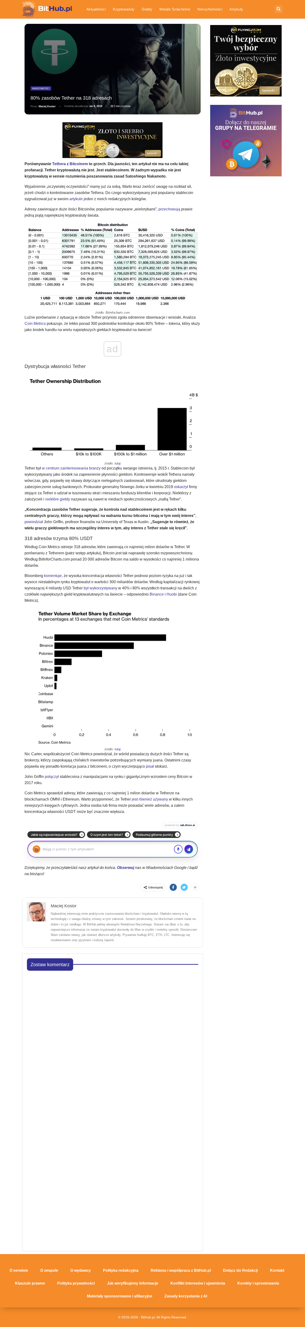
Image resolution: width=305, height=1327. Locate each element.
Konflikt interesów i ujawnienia (197, 1283)
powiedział (34, 522)
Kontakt (277, 1270)
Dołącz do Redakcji (240, 1270)
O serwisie (19, 1270)
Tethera (59, 164)
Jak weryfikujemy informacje (132, 1283)
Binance (157, 594)
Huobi (172, 594)
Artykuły (236, 9)
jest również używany (150, 799)
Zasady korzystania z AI (185, 1296)
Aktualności (96, 9)
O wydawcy (80, 1270)
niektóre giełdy (57, 499)
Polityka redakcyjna (120, 1270)
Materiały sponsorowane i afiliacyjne (119, 1296)
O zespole (49, 1270)
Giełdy (147, 9)
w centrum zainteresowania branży (71, 468)
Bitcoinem (79, 164)
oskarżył (181, 487)
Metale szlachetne (174, 9)
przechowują (169, 209)
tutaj (118, 463)
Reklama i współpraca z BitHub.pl (181, 1270)
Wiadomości (41, 88)
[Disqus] (112, 1034)
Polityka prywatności (76, 1283)
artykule (76, 199)
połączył (52, 777)
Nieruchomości (209, 9)
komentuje (53, 576)
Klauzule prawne (30, 1283)
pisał (150, 766)
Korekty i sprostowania (258, 1283)
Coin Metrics (35, 324)
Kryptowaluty (124, 9)
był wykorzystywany (100, 588)
